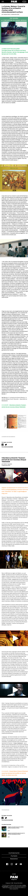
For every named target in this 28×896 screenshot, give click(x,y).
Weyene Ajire (23, 752)
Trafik (12, 883)
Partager (24, 1)
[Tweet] (6, 445)
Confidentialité (14, 853)
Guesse (5, 737)
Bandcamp (5, 400)
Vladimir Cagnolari (7, 464)
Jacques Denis (6, 14)
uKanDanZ (12, 325)
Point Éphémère (12, 489)
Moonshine (20, 883)
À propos (14, 856)
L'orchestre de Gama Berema (8, 436)
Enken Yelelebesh (18, 743)
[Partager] (3, 445)
